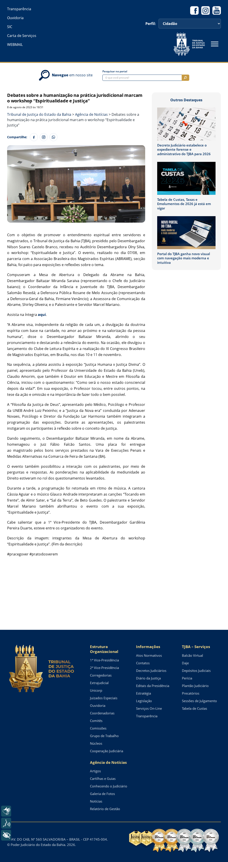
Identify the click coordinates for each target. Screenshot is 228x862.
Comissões (98, 728)
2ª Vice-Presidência (104, 667)
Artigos (95, 771)
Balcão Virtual (192, 655)
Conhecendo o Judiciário (108, 786)
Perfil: (150, 23)
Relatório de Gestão (105, 809)
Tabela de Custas (194, 708)
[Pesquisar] (185, 78)
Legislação (144, 701)
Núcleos (96, 743)
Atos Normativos (149, 655)
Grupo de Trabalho (104, 736)
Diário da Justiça (148, 678)
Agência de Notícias (108, 762)
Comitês (96, 720)
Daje (185, 663)
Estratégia (143, 693)
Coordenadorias (102, 713)
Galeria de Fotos (102, 793)
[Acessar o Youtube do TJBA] (216, 10)
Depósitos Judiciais (196, 670)
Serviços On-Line (149, 708)
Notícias (96, 801)
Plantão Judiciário (195, 685)
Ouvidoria (15, 18)
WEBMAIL (15, 44)
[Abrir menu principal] (214, 44)
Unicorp (96, 690)
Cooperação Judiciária (106, 751)
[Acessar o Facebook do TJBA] (194, 10)
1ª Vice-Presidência (104, 660)
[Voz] (6, 823)
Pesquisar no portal (114, 71)
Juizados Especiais (103, 698)
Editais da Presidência (152, 685)
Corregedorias (101, 675)
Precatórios (190, 693)
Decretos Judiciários (151, 670)
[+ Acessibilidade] (6, 835)
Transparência (19, 9)
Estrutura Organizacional (104, 649)
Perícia (187, 678)
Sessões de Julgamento (199, 701)
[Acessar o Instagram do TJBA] (205, 10)
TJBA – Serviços (196, 646)
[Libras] (6, 811)
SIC (9, 26)
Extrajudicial (99, 683)
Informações (148, 646)
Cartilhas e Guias (103, 778)
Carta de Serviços (21, 35)
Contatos (143, 663)
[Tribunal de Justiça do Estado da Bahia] (189, 44)
